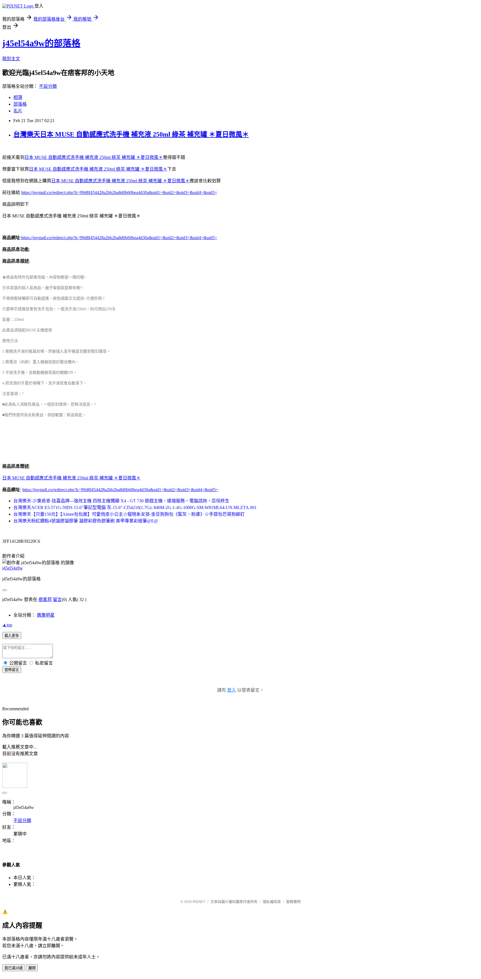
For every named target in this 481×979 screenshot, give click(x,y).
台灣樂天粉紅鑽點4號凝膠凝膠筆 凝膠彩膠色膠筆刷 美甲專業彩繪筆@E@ (85, 520)
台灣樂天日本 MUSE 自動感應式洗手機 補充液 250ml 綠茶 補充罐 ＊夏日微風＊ (131, 134)
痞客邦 (45, 599)
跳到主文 (11, 58)
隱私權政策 (272, 902)
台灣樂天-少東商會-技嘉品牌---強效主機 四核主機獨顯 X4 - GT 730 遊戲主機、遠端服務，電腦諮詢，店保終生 (121, 500)
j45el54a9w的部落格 (41, 43)
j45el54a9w (12, 568)
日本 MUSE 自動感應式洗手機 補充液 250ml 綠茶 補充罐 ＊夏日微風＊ (93, 157)
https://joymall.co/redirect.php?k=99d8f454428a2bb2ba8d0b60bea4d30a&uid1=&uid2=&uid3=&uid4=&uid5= (119, 192)
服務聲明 (293, 902)
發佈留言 (11, 670)
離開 (32, 968)
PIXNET (199, 902)
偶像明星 (46, 615)
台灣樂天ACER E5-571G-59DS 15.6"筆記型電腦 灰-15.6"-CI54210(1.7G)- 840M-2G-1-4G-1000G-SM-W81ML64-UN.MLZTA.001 (135, 507)
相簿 (17, 97)
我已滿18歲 (13, 968)
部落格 (20, 104)
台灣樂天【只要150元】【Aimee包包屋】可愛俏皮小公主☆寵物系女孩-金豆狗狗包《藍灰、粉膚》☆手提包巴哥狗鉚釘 (129, 514)
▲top (7, 624)
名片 (17, 110)
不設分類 (48, 86)
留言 (57, 599)
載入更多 (11, 636)
